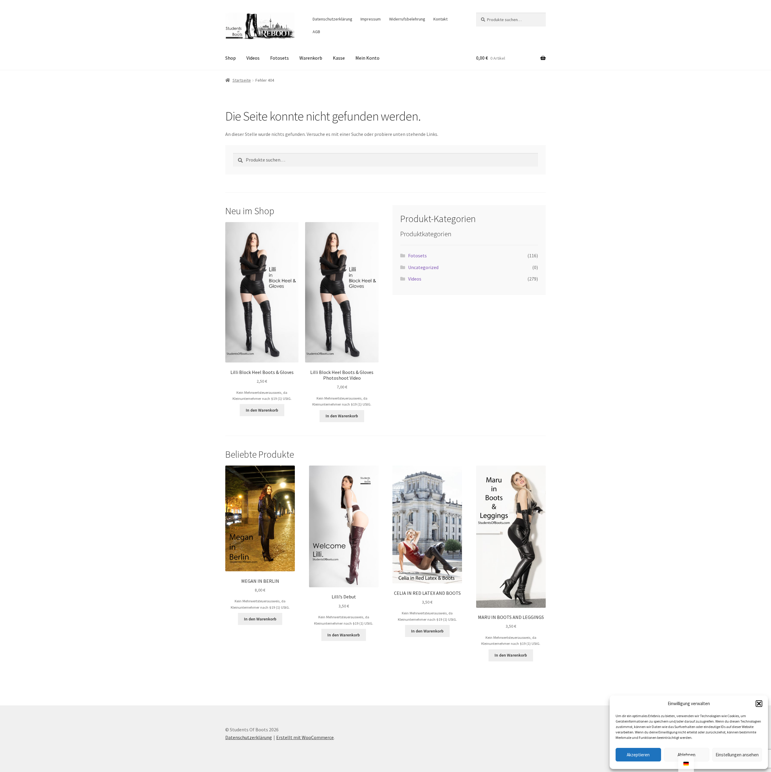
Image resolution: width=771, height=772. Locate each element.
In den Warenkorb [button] (262, 410)
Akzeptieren (638, 755)
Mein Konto (367, 58)
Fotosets (279, 58)
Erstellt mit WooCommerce (305, 737)
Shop (230, 58)
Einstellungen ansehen (737, 755)
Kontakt (440, 19)
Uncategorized (423, 267)
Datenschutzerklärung (332, 19)
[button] (759, 704)
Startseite (242, 80)
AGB (316, 31)
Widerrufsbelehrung (407, 19)
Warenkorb (310, 58)
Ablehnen (686, 755)
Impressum (371, 19)
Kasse (339, 58)
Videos (253, 58)
